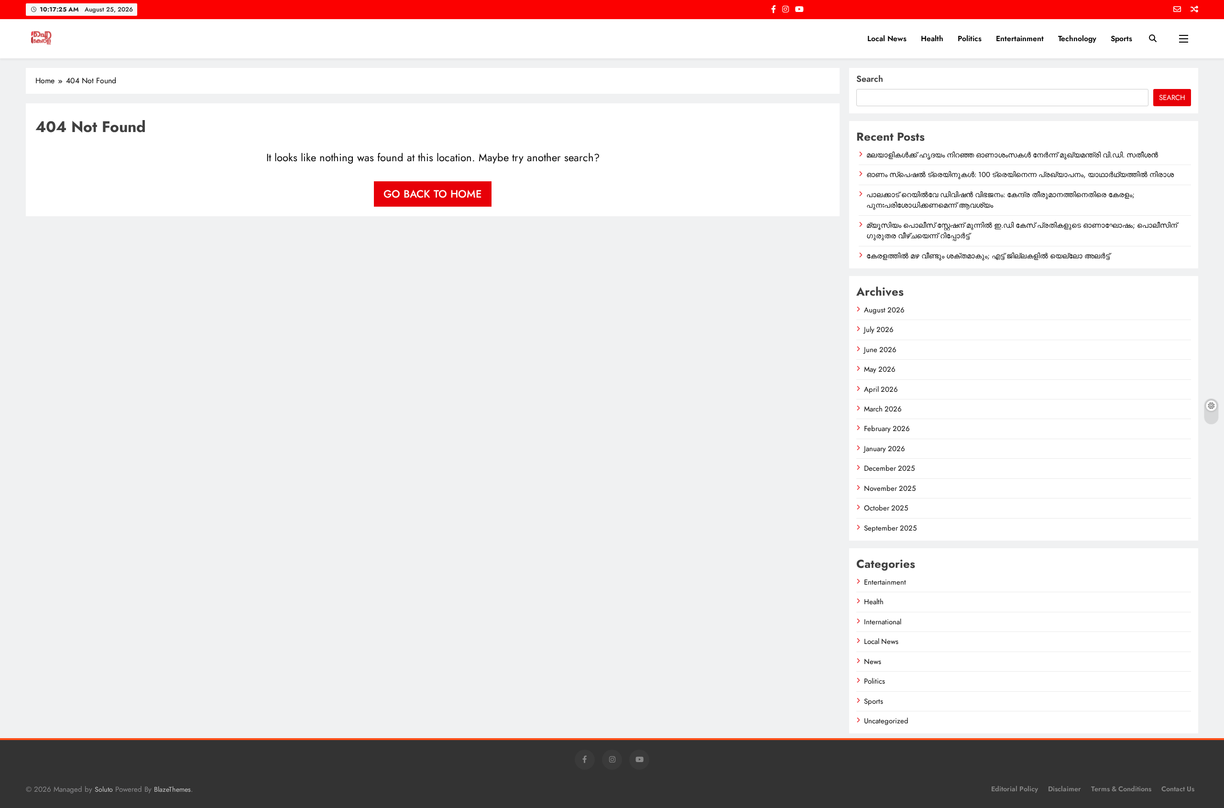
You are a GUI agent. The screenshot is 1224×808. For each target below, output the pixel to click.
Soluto (104, 789)
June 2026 (880, 349)
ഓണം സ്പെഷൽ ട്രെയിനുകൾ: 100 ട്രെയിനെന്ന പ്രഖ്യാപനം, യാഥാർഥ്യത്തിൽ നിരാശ (1020, 174)
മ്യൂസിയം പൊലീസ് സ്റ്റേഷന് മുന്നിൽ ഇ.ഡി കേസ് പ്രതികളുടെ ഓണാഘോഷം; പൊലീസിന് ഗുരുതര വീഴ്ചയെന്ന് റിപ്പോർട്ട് (1021, 230)
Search (869, 79)
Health (932, 38)
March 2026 (883, 409)
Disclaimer (1064, 789)
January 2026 (884, 448)
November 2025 (890, 488)
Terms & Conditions (1121, 789)
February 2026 (887, 428)
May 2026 (880, 369)
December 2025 (889, 468)
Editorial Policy (1014, 789)
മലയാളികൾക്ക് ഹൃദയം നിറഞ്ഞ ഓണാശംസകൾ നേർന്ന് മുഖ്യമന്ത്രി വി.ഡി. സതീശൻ (1012, 155)
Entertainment (1020, 38)
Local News (887, 38)
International (882, 622)
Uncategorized (886, 721)
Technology (1077, 38)
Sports (1121, 38)
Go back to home (432, 193)
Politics (970, 38)
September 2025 (890, 528)
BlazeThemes (172, 789)
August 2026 (884, 310)
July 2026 (879, 329)
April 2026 (881, 389)
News (872, 661)
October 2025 (886, 508)
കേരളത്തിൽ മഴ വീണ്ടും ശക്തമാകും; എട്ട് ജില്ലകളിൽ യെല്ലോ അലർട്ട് (988, 256)
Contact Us (1177, 789)
